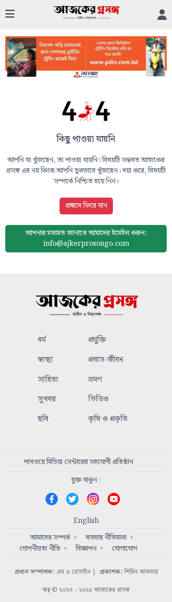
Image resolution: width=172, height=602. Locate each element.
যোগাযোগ (124, 548)
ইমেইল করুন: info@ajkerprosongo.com (86, 238)
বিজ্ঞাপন (86, 548)
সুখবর (47, 399)
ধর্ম (42, 340)
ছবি (43, 419)
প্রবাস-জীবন (105, 360)
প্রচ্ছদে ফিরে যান (86, 205)
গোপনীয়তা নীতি (39, 548)
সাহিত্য (48, 379)
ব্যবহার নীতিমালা (106, 537)
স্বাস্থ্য (45, 360)
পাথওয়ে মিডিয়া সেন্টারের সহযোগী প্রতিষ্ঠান (78, 462)
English (86, 521)
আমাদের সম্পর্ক (50, 537)
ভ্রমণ (95, 379)
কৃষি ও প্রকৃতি (107, 419)
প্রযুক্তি (97, 340)
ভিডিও (98, 399)
